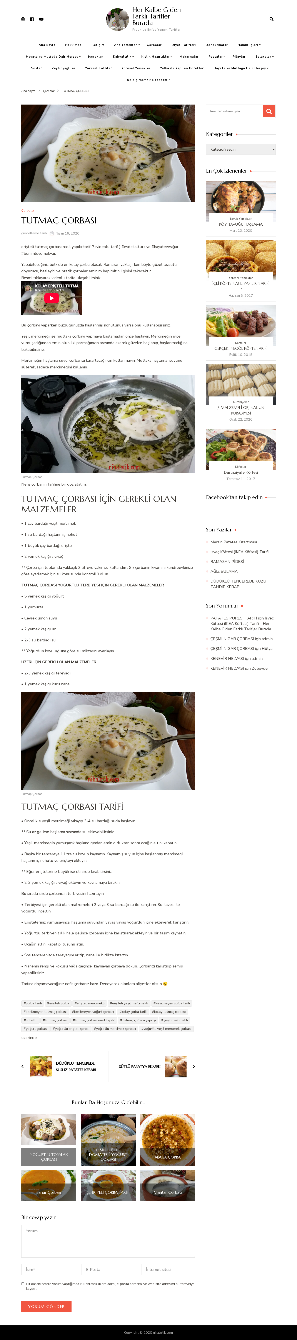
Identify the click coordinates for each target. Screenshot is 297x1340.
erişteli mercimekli (91, 1003)
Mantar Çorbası (168, 1192)
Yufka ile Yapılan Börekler (182, 68)
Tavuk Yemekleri (240, 219)
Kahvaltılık (122, 57)
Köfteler (240, 343)
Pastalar (216, 57)
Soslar (36, 68)
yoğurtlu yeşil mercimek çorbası (167, 1028)
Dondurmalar (217, 45)
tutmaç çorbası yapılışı (139, 1020)
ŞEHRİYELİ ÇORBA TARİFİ (108, 1192)
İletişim (98, 45)
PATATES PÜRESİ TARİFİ (233, 618)
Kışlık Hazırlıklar (155, 57)
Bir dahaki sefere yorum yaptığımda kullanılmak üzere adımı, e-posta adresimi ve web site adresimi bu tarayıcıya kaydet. (110, 1286)
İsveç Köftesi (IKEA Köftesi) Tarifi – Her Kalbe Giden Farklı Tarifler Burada (242, 624)
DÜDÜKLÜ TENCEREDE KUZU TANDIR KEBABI (238, 584)
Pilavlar (239, 57)
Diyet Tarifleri (184, 45)
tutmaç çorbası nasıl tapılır (95, 1020)
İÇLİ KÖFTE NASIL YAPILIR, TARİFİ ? (240, 286)
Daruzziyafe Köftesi (241, 472)
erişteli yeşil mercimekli (130, 1003)
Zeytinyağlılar (63, 68)
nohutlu (31, 1020)
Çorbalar (154, 45)
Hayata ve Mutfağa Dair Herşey (52, 57)
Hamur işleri (248, 45)
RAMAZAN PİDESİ (227, 561)
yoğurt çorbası (36, 1028)
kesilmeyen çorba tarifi (173, 1003)
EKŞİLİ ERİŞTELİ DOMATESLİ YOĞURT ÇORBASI (108, 1155)
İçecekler (95, 57)
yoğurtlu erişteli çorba (71, 1028)
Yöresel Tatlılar (98, 68)
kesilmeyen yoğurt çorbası (94, 1011)
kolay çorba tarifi (134, 1011)
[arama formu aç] (271, 19)
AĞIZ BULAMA (224, 571)
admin (267, 638)
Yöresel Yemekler (136, 68)
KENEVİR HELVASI (227, 658)
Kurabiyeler (241, 402)
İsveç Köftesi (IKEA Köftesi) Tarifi (239, 551)
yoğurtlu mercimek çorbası (116, 1028)
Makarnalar (189, 57)
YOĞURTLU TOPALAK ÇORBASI (49, 1157)
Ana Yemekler (125, 45)
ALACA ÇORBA (168, 1157)
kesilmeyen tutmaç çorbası (46, 1011)
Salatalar (263, 57)
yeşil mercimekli (176, 1020)
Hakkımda (73, 45)
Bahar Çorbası (49, 1192)
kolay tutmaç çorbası (170, 1011)
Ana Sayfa (47, 45)
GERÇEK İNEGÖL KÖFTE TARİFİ (240, 348)
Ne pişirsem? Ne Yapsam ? (148, 80)
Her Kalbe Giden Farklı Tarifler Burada (156, 16)
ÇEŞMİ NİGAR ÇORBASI (232, 638)
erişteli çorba (59, 1003)
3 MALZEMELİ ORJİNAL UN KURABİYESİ (241, 410)
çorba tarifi (34, 1003)
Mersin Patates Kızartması (233, 542)
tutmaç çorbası (56, 1020)
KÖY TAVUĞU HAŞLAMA (241, 224)
